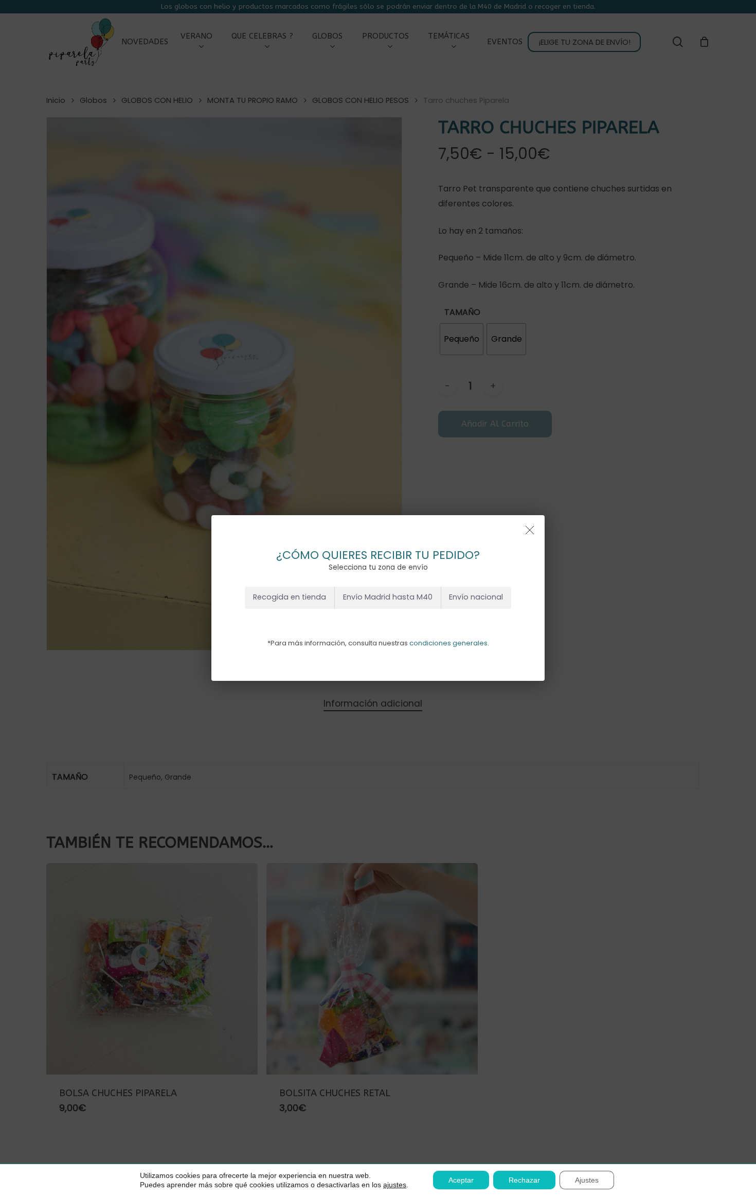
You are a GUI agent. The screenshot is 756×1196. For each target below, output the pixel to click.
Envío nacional (476, 597)
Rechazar (524, 1180)
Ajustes (587, 1180)
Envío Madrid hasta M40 (388, 597)
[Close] (529, 530)
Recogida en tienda (289, 597)
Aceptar (461, 1180)
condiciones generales (448, 643)
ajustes (394, 1185)
